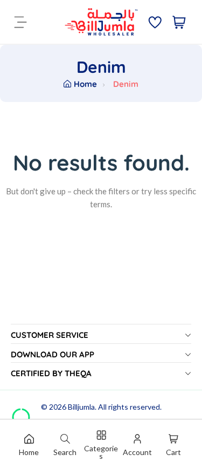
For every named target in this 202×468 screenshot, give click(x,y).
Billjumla (81, 406)
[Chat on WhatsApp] (21, 413)
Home (85, 84)
